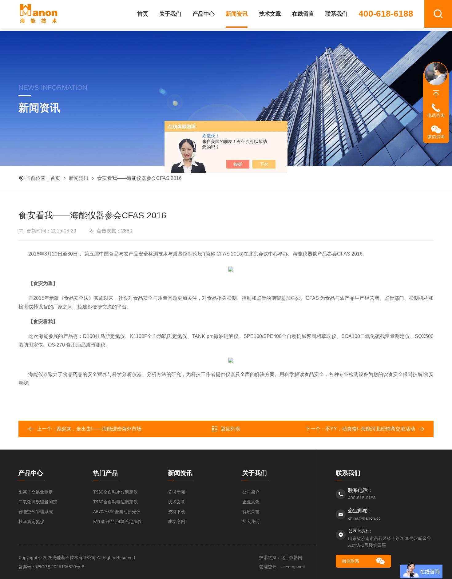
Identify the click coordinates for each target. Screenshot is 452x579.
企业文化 (251, 501)
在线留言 (303, 14)
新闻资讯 (237, 14)
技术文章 (270, 14)
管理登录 (267, 566)
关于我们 (170, 14)
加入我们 (251, 521)
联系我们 (336, 14)
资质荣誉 (251, 511)
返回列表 (230, 428)
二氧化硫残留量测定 (37, 501)
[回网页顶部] (436, 94)
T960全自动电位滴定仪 (115, 501)
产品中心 (203, 14)
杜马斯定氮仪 (31, 521)
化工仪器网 (291, 557)
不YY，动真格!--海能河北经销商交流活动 (370, 428)
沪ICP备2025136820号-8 (60, 566)
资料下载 (176, 511)
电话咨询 (436, 115)
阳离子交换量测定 (35, 492)
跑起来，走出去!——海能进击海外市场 (99, 428)
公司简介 (251, 492)
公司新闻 (176, 492)
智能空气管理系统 (35, 511)
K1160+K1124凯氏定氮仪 (117, 521)
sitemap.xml (293, 566)
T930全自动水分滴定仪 (115, 492)
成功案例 (176, 521)
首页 (142, 14)
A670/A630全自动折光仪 (117, 511)
